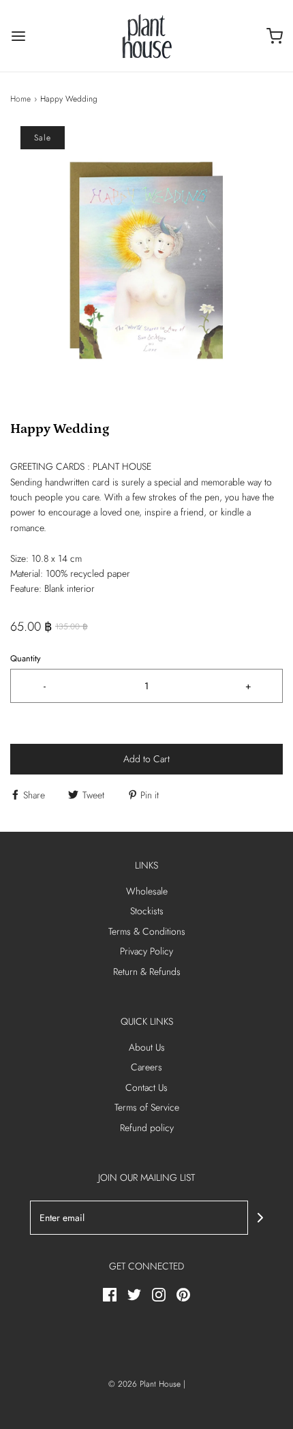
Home (20, 99)
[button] (146, 262)
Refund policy (147, 1127)
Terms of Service (146, 1107)
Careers (146, 1067)
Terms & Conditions (146, 931)
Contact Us (146, 1087)
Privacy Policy (146, 951)
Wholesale (147, 891)
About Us (147, 1047)
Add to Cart (146, 759)
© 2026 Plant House (144, 1384)
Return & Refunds (147, 971)
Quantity (25, 658)
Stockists (147, 911)
